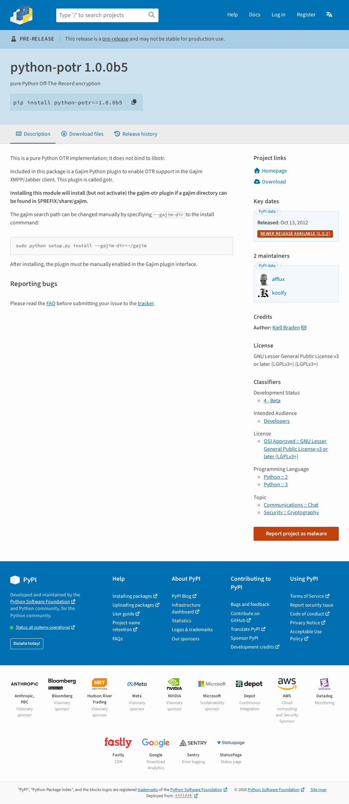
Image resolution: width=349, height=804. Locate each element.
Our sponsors (185, 638)
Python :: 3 (276, 484)
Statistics (181, 620)
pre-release (115, 39)
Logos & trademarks (192, 629)
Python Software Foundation (40, 601)
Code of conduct (307, 613)
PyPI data (267, 211)
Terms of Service (307, 596)
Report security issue (311, 605)
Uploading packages (133, 605)
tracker (146, 303)
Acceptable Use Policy (306, 635)
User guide (123, 613)
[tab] (33, 134)
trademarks (148, 790)
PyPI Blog (181, 596)
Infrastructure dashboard (186, 608)
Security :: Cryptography (291, 512)
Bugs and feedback (250, 604)
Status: (43, 627)
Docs (254, 14)
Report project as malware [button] (296, 533)
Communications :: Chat (291, 505)
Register (306, 14)
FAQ (51, 303)
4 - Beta (272, 400)
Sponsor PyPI (244, 638)
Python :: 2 (276, 477)
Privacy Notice (305, 622)
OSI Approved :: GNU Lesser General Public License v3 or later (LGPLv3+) (296, 448)
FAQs (117, 638)
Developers (277, 421)
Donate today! (26, 643)
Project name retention (126, 626)
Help (232, 14)
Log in (279, 14)
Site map (318, 790)
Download (274, 181)
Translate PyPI (245, 629)
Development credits (252, 647)
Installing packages (132, 596)
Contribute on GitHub (245, 617)
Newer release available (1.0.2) (295, 233)
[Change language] (330, 14)
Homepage (274, 171)
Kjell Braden (286, 327)
